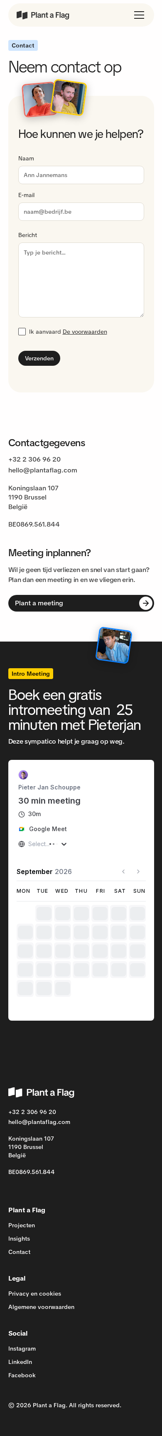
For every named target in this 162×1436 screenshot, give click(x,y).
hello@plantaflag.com (42, 470)
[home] (43, 14)
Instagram (22, 1348)
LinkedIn (20, 1362)
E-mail (26, 195)
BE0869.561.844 (34, 524)
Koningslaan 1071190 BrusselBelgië (33, 497)
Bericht (27, 235)
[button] (137, 15)
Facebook (22, 1375)
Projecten (21, 1225)
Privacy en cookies (34, 1293)
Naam (26, 158)
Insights (19, 1238)
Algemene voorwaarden (41, 1307)
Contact (19, 1252)
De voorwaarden (85, 331)
